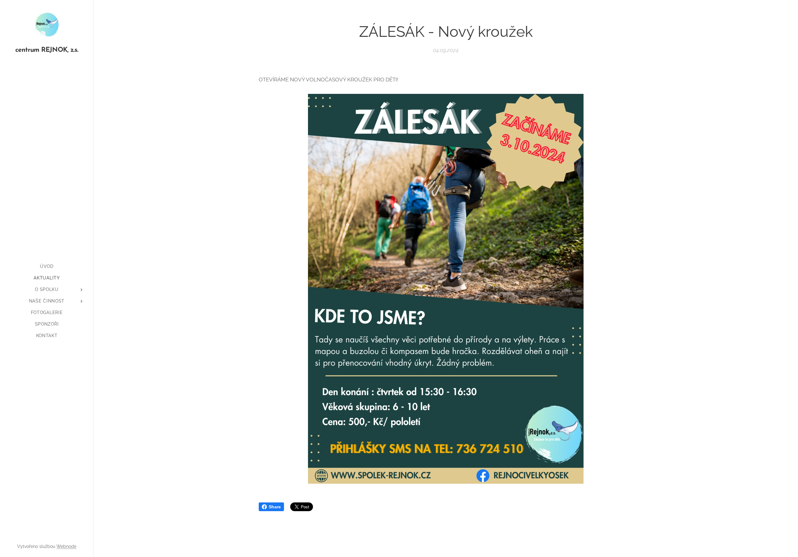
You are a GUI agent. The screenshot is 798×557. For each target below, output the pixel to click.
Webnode (66, 546)
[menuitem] (47, 266)
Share (275, 506)
